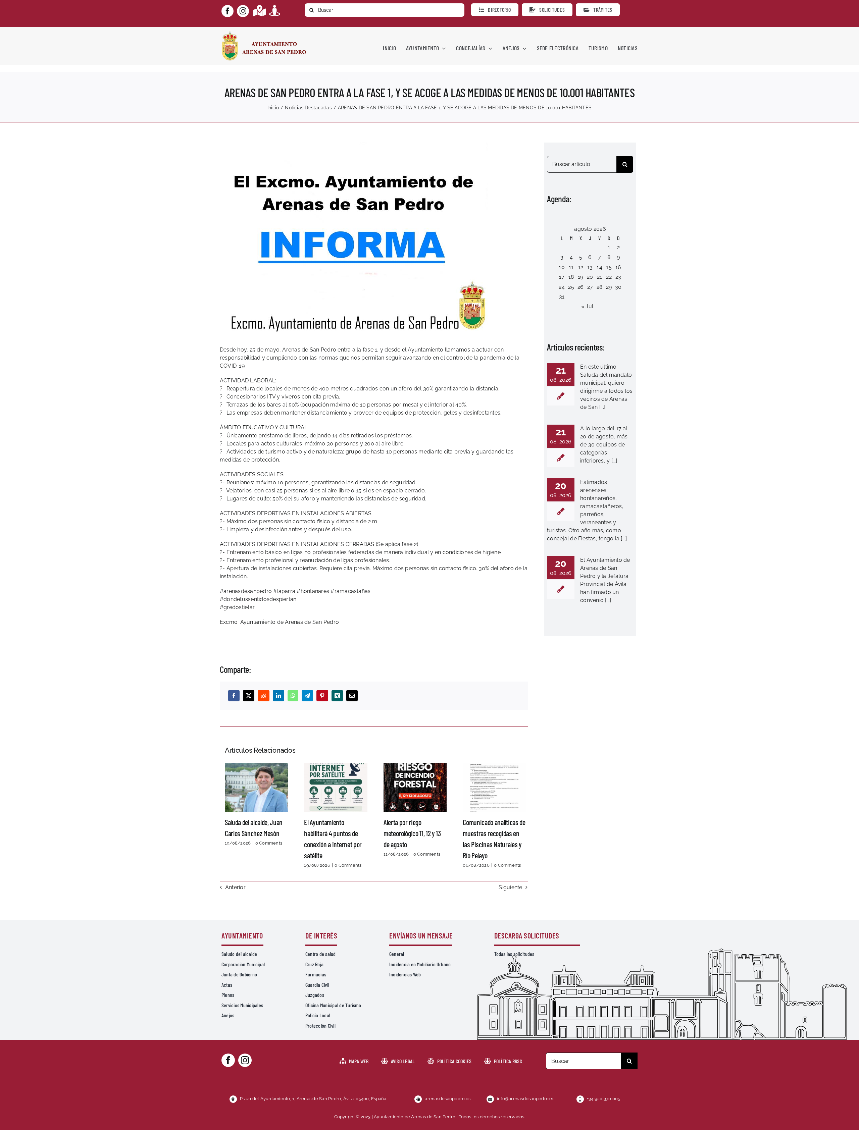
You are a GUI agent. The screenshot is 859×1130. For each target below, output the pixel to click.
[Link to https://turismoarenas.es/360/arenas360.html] (274, 10)
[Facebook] (233, 695)
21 (599, 277)
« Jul (587, 306)
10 (561, 267)
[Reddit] (263, 695)
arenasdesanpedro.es (447, 1098)
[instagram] (243, 11)
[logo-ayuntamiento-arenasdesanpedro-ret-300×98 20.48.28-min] (264, 33)
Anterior (235, 887)
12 (580, 267)
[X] (248, 695)
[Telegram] (307, 695)
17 (561, 277)
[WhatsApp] (293, 695)
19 (580, 277)
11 (571, 267)
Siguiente (510, 887)
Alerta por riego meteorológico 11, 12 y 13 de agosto (415, 787)
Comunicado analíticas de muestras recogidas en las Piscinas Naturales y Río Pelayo (495, 787)
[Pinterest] (322, 695)
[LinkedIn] (278, 695)
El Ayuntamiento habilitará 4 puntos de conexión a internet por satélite (336, 787)
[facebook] (227, 11)
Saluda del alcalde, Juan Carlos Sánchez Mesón (256, 787)
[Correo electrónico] (352, 695)
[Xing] (337, 695)
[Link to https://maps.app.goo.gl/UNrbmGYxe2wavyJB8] (259, 10)
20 (590, 277)
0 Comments (268, 843)
